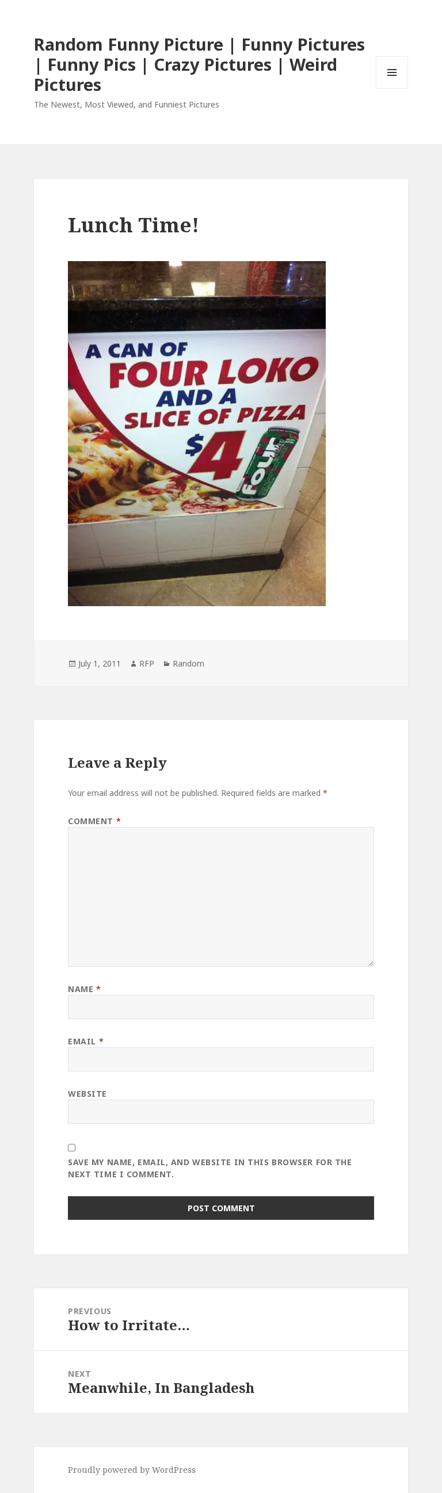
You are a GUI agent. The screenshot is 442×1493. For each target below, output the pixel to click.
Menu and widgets (392, 88)
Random (188, 663)
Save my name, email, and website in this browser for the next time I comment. (210, 1168)
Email (86, 1041)
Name (84, 988)
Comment (94, 821)
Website (87, 1093)
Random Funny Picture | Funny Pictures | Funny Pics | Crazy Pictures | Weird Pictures (199, 64)
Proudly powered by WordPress (132, 1469)
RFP (146, 663)
